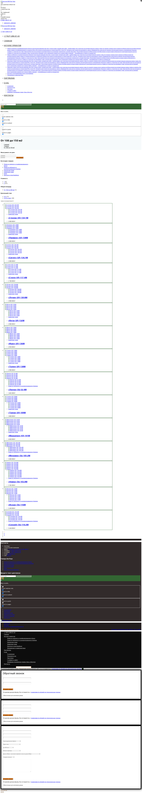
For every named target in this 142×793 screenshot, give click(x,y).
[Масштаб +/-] (6, 790)
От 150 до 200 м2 (9, 190)
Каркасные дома (9, 170)
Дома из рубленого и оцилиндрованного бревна (12, 168)
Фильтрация (20, 157)
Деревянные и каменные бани (16, 648)
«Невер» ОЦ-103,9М (17, 482)
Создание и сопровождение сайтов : (122, 629)
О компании (7, 610)
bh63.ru (9, 555)
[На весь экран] (4, 790)
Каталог (6, 625)
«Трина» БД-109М (17, 413)
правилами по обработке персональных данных (45, 692)
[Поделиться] (3, 790)
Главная (6, 634)
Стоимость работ (12, 660)
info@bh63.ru (11, 554)
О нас (5, 652)
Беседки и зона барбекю (11, 175)
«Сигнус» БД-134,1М (18, 257)
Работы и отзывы (9, 614)
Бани (5, 173)
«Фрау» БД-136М (16, 343)
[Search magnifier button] (2, 106)
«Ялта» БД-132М (16, 320)
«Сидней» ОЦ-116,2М (18, 525)
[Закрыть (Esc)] (1, 790)
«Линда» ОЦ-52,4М (17, 389)
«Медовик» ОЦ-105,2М (19, 455)
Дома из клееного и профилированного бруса (18, 562)
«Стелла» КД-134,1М (18, 218)
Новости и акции (9, 616)
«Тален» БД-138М (17, 366)
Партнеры (7, 611)
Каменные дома (9, 172)
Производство (8, 613)
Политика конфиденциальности (14, 626)
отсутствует (7, 198)
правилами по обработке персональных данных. (66, 669)
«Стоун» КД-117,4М (17, 277)
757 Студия (137, 629)
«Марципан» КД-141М (19, 436)
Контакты (7, 617)
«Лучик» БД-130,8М (17, 297)
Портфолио (7, 650)
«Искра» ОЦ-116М (17, 505)
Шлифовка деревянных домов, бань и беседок (21, 662)
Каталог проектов (9, 636)
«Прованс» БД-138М (18, 238)
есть (5, 196)
